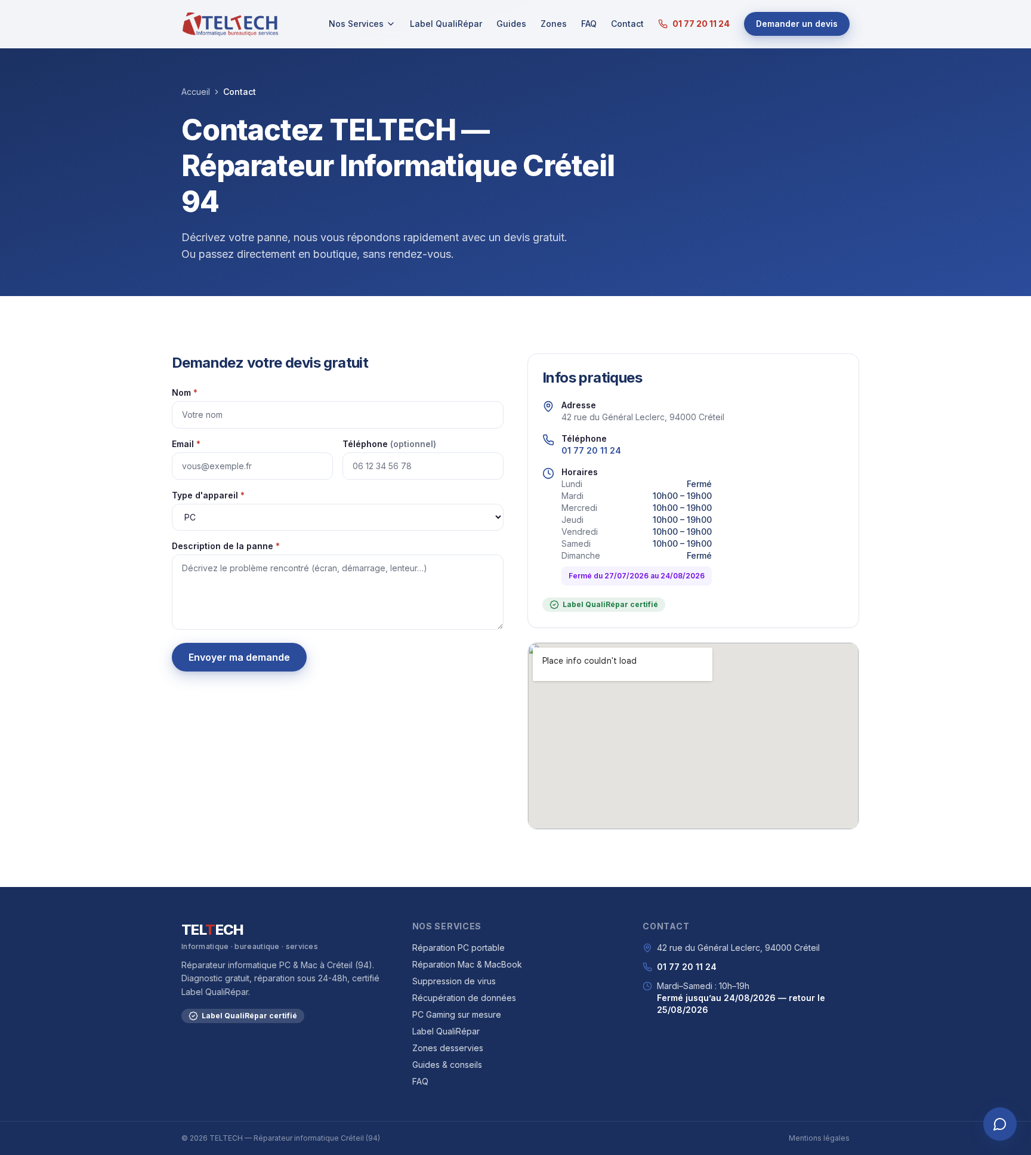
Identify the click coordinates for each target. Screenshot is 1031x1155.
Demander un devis (797, 24)
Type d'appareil (208, 495)
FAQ (589, 24)
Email (186, 444)
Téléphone (389, 444)
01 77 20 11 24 (701, 24)
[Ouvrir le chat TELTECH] (1000, 1124)
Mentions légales (819, 1138)
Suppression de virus (454, 981)
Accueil (195, 92)
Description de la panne (226, 546)
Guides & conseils (447, 1064)
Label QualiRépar (446, 24)
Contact (627, 24)
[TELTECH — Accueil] (230, 24)
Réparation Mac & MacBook (467, 964)
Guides (511, 24)
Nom (184, 392)
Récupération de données (464, 998)
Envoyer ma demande (239, 657)
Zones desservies (447, 1048)
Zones (554, 24)
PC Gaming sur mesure (456, 1014)
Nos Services (356, 24)
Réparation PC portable (458, 948)
